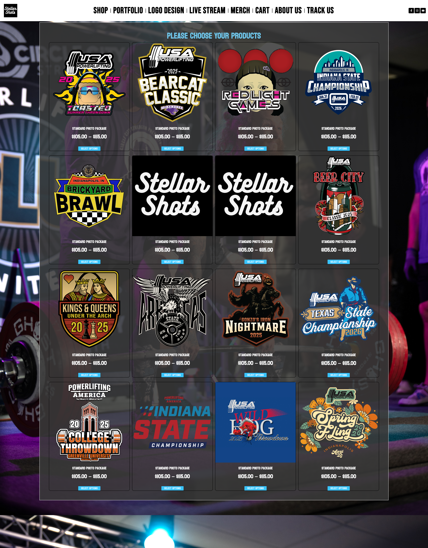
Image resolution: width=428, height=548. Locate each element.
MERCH (240, 10)
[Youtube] (423, 10)
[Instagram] (417, 10)
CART (262, 10)
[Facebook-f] (411, 10)
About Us (288, 10)
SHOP (101, 10)
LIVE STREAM (207, 10)
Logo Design (166, 10)
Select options (89, 148)
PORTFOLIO (128, 10)
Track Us (320, 10)
